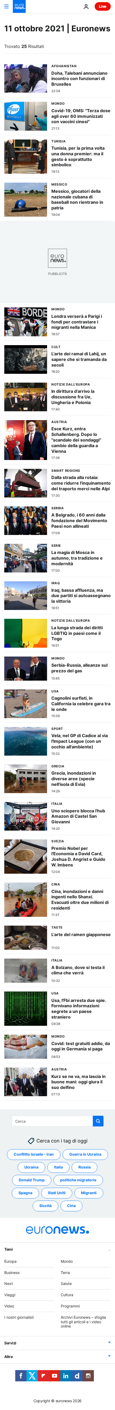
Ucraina (31, 1167)
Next (8, 1283)
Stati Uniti (57, 1193)
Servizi (10, 1343)
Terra (65, 1272)
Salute (66, 1283)
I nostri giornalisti (19, 1317)
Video (9, 1306)
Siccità (45, 1206)
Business (12, 1272)
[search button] (98, 1121)
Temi (8, 1249)
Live (102, 6)
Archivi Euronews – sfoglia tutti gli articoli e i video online (83, 1322)
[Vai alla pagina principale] (19, 6)
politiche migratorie (78, 1180)
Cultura (67, 1295)
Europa (10, 1261)
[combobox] (57, 1121)
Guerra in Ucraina (85, 1154)
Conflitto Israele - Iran (34, 1154)
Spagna (25, 1193)
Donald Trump (32, 1180)
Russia (84, 1167)
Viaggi (9, 1295)
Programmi (70, 1306)
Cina (71, 1206)
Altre (8, 1357)
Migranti (89, 1193)
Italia (58, 1167)
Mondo (67, 1261)
